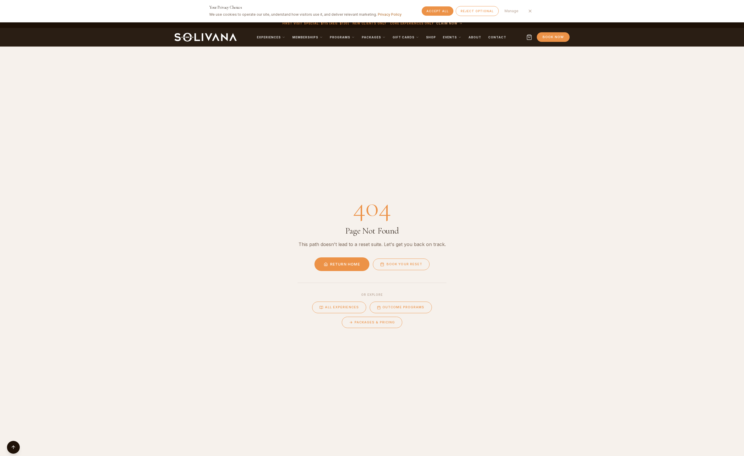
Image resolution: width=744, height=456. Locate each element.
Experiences (269, 37)
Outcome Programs (403, 307)
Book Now (553, 37)
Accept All (437, 11)
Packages (371, 37)
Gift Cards (403, 37)
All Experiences (342, 307)
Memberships (305, 37)
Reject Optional (477, 11)
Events (450, 37)
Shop (431, 37)
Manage (511, 11)
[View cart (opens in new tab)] (529, 37)
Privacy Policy (390, 14)
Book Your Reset (405, 264)
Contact (497, 37)
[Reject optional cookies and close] (530, 11)
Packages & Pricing (375, 322)
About (474, 37)
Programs (340, 37)
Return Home (345, 264)
